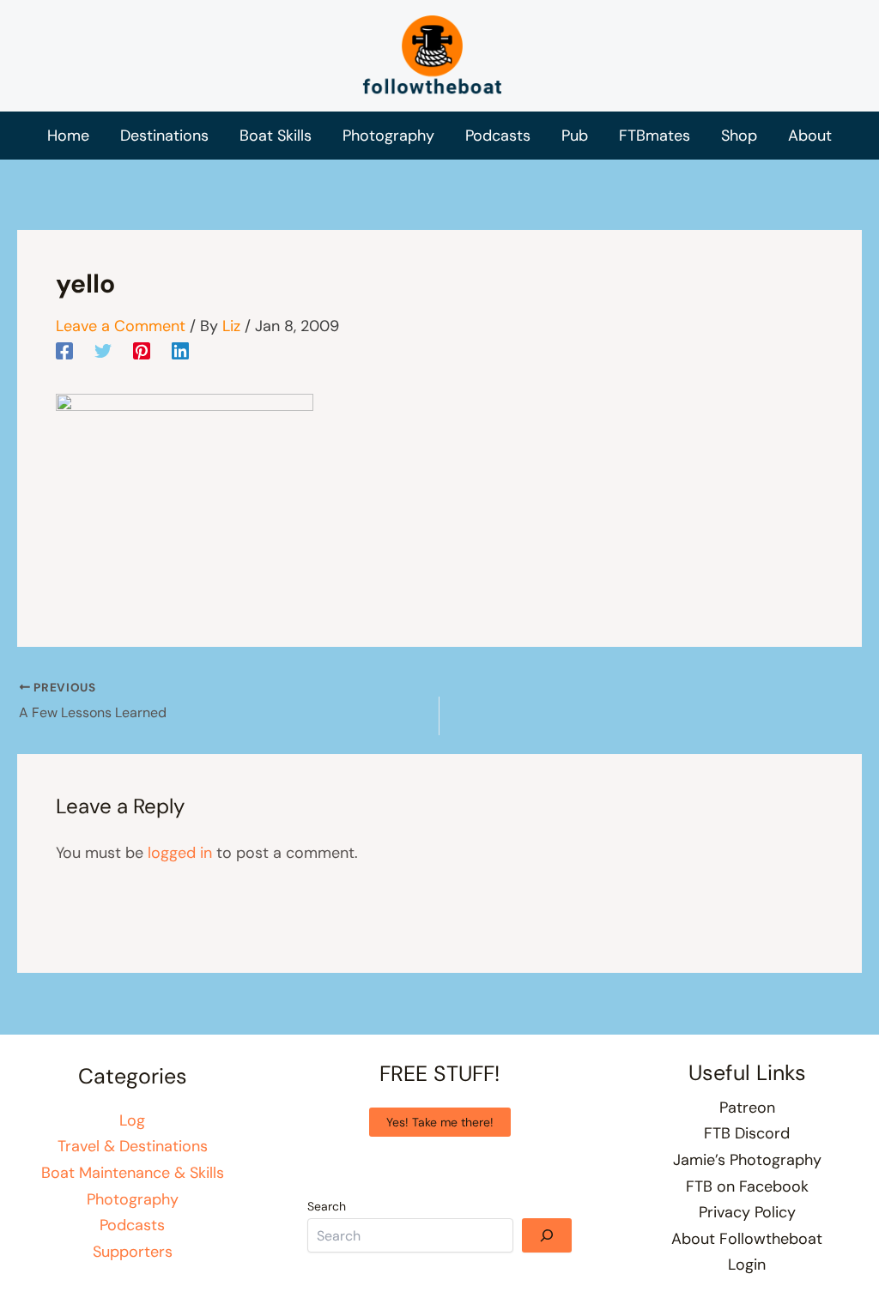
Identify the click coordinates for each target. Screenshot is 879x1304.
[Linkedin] (180, 350)
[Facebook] (64, 350)
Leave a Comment (120, 326)
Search (326, 1206)
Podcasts (132, 1225)
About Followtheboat (746, 1239)
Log (132, 1120)
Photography (133, 1199)
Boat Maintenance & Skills (132, 1172)
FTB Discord (747, 1133)
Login (747, 1264)
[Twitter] (103, 350)
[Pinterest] (141, 350)
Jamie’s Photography (747, 1160)
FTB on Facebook (747, 1186)
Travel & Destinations (133, 1146)
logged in (180, 852)
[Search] (547, 1235)
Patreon (747, 1107)
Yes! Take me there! (440, 1122)
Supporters (133, 1251)
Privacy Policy (747, 1212)
